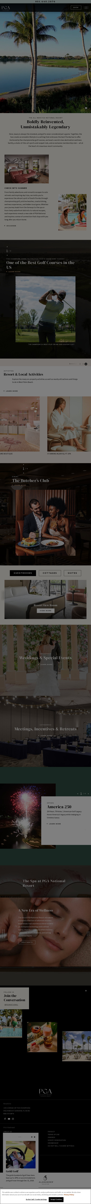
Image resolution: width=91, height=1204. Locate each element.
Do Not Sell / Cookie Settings (36, 1199)
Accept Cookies (56, 1199)
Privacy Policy (69, 1195)
